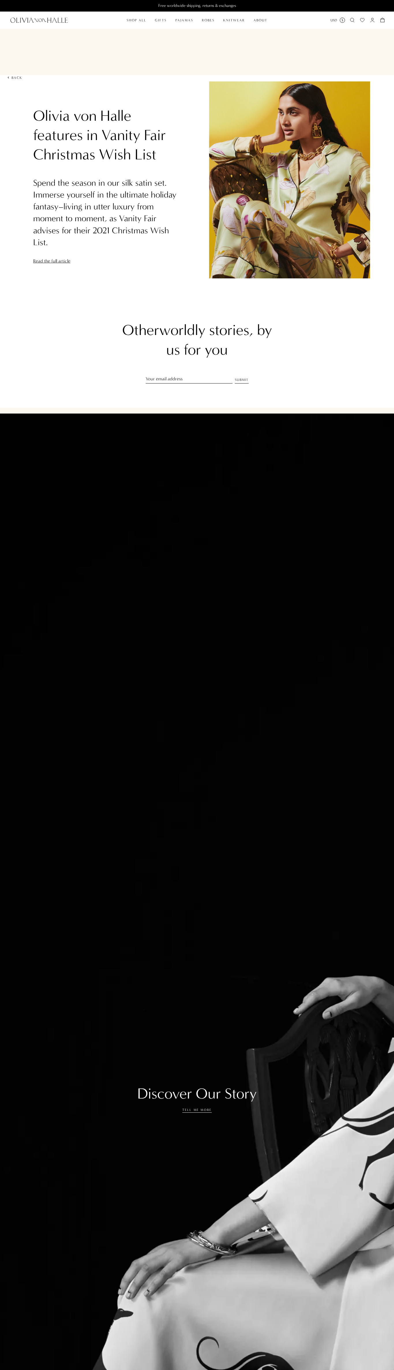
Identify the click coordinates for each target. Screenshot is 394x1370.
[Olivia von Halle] (39, 20)
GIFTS (161, 20)
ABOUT (260, 20)
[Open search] (352, 20)
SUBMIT (241, 380)
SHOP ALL (136, 20)
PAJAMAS (184, 20)
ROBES (208, 20)
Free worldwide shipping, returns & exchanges (197, 5)
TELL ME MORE (197, 1110)
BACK (17, 78)
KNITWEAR (234, 20)
